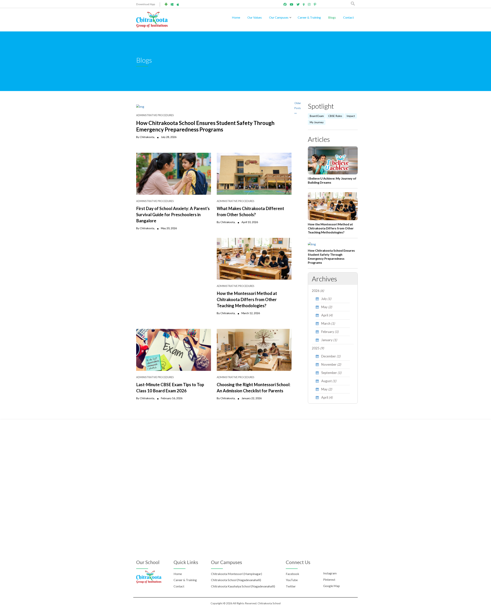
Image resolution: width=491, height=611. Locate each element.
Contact (348, 17)
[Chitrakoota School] (152, 19)
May (326, 307)
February (330, 332)
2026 (318, 291)
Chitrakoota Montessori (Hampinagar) (236, 574)
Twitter (291, 586)
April (327, 315)
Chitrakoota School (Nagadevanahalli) (236, 580)
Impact (351, 115)
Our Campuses (278, 17)
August (328, 381)
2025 (318, 348)
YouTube (292, 580)
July (326, 299)
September (331, 373)
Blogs (332, 17)
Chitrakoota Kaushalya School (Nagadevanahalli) (243, 586)
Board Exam (317, 115)
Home (236, 17)
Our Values (254, 17)
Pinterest (329, 579)
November (331, 364)
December (330, 356)
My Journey (317, 122)
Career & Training (309, 17)
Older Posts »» (297, 108)
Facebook (292, 574)
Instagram (330, 573)
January (329, 340)
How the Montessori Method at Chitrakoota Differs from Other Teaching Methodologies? (331, 228)
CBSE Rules (335, 115)
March (328, 323)
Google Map (331, 586)
